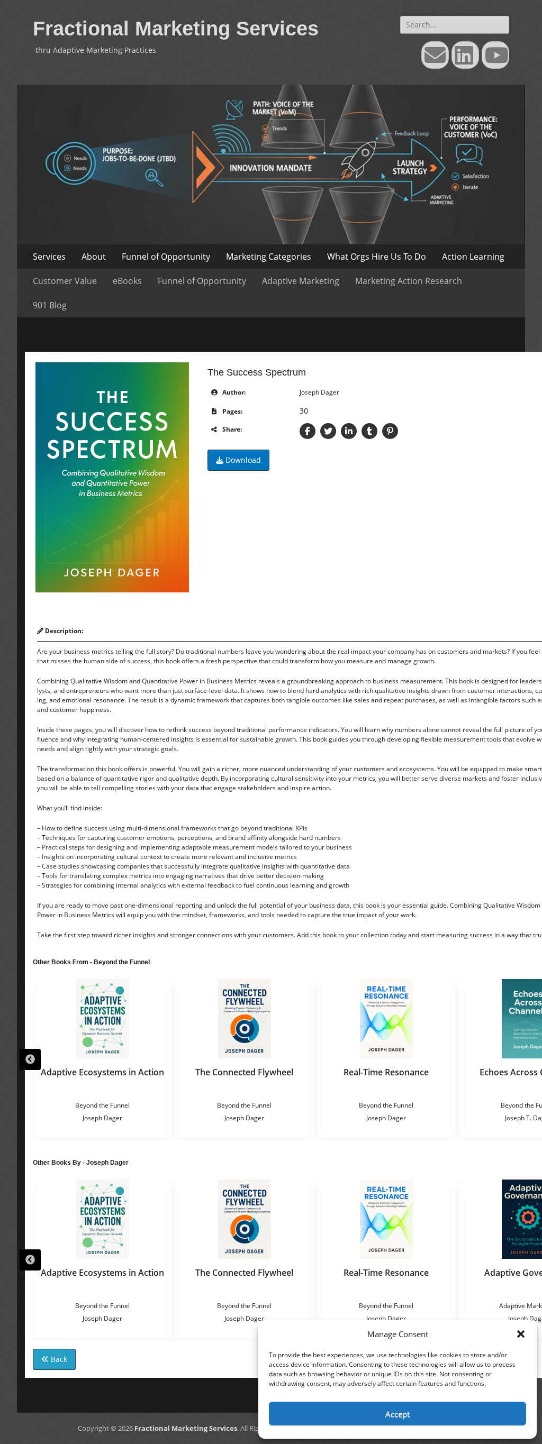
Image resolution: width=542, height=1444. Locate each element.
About (94, 256)
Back (58, 1359)
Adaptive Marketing (300, 281)
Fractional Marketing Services (176, 28)
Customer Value (65, 281)
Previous (30, 1059)
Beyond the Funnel (102, 1105)
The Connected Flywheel (244, 1072)
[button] (521, 1334)
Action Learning (473, 256)
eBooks (127, 281)
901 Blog (50, 305)
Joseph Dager (319, 392)
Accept (397, 1414)
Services (49, 256)
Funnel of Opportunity (166, 256)
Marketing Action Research (408, 281)
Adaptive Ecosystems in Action (102, 1072)
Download (242, 460)
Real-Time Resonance (386, 1072)
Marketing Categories (268, 256)
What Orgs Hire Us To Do (376, 256)
